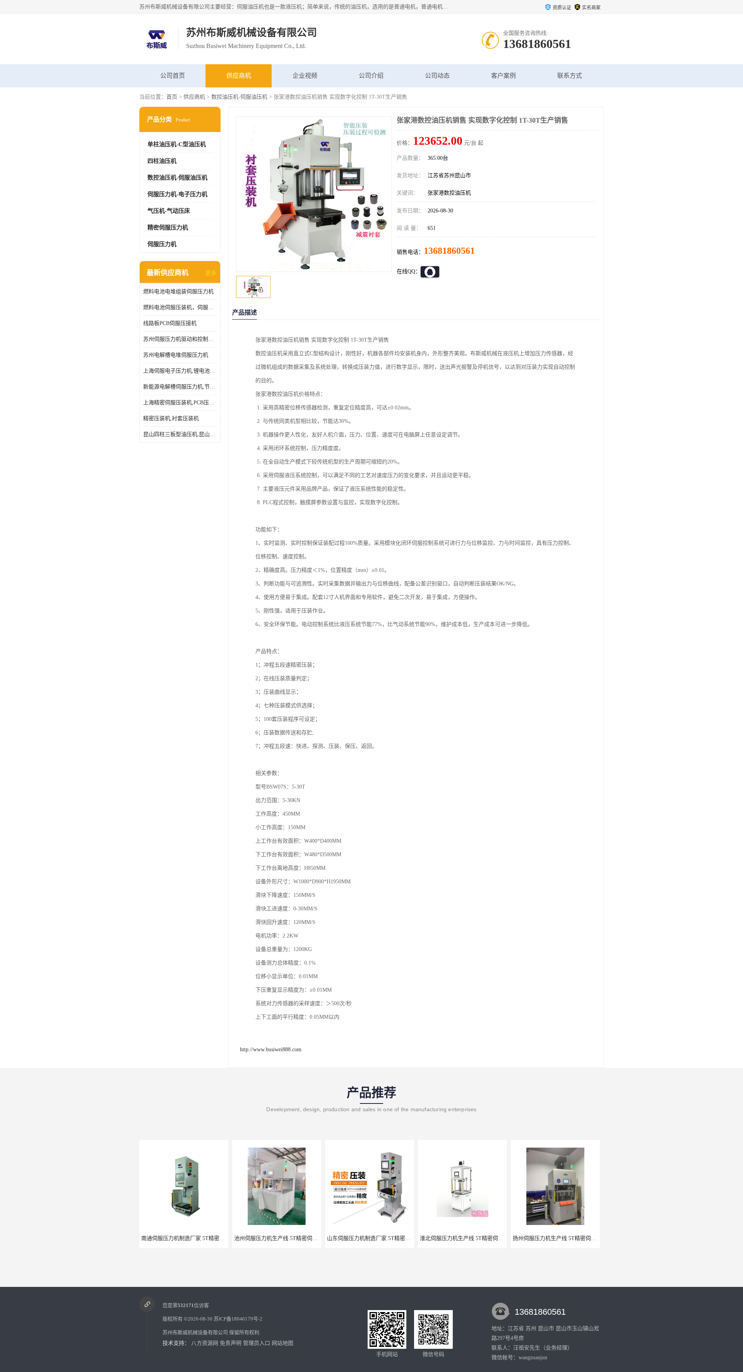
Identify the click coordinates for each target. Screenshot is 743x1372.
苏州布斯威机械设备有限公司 (195, 1332)
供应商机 (238, 75)
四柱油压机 (161, 161)
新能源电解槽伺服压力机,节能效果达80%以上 (180, 387)
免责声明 (230, 1343)
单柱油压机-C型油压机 (176, 144)
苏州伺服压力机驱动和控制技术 (180, 339)
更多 (210, 273)
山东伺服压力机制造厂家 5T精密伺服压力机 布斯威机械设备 (306, 1238)
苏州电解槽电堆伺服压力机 (175, 355)
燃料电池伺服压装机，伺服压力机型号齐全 (180, 307)
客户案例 (503, 75)
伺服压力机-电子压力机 (177, 194)
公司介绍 (371, 75)
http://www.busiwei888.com (270, 1049)
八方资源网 (204, 1343)
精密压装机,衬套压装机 (171, 418)
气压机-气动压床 (168, 211)
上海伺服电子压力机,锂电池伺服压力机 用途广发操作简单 (180, 371)
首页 (171, 97)
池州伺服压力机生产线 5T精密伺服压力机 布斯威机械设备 (211, 1238)
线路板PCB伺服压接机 (170, 323)
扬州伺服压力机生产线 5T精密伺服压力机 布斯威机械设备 (489, 1238)
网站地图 (282, 1343)
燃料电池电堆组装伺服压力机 (178, 291)
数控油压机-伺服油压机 (239, 97)
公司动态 (437, 75)
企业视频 (305, 75)
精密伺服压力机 (167, 227)
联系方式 (569, 75)
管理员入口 (256, 1343)
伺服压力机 (161, 244)
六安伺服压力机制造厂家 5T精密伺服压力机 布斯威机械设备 (585, 1238)
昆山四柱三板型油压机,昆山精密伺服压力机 (180, 434)
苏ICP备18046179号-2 (238, 1319)
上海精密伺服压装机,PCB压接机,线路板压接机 (180, 402)
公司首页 (172, 75)
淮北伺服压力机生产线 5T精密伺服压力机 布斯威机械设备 (396, 1238)
